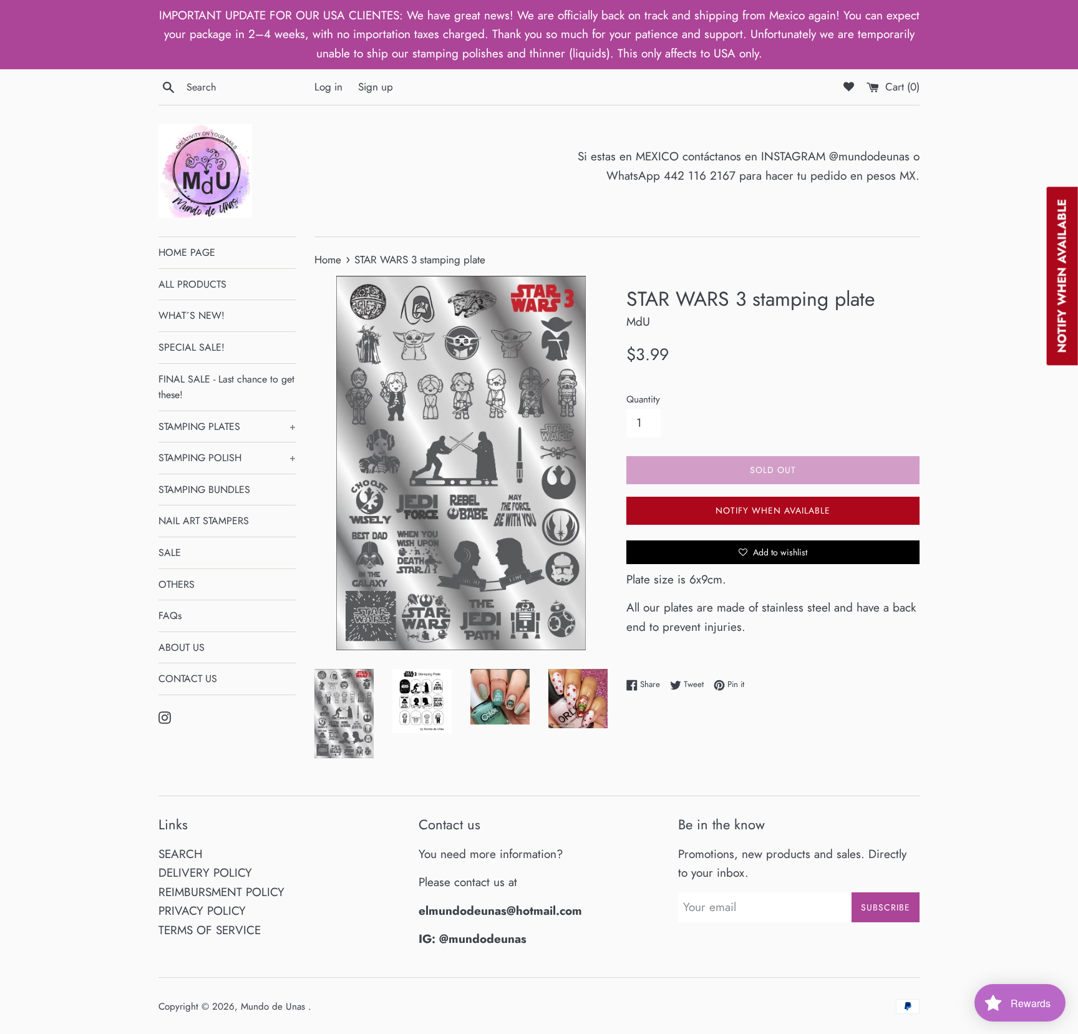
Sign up (375, 86)
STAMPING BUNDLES (204, 489)
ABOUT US (181, 647)
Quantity (643, 399)
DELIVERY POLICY (205, 872)
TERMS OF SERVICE (209, 930)
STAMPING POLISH (227, 458)
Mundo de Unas (274, 1006)
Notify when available (773, 510)
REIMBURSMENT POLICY (221, 892)
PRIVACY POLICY (202, 910)
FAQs (170, 615)
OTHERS (176, 584)
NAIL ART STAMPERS (203, 521)
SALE (169, 552)
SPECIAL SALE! (191, 347)
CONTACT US (187, 678)
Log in (328, 86)
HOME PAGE (186, 252)
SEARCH (180, 854)
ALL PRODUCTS (192, 284)
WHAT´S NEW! (191, 315)
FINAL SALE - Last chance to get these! (226, 387)
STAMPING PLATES (227, 426)
